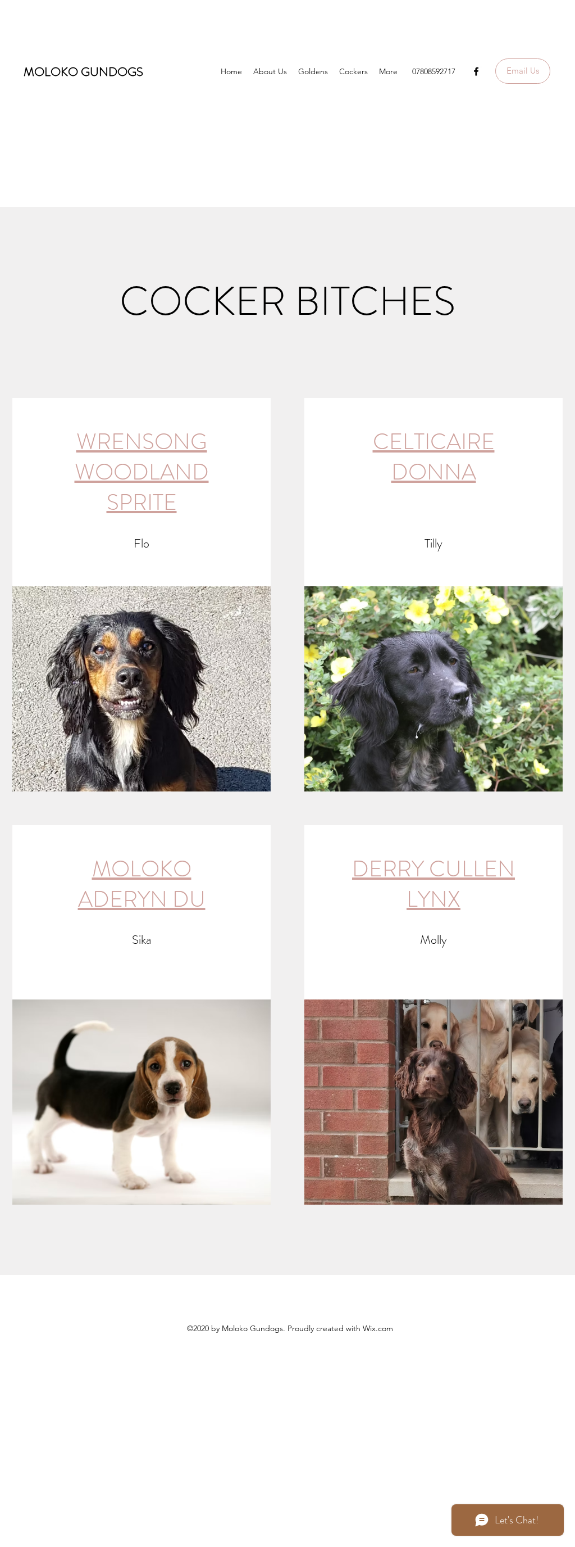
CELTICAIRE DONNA (434, 457)
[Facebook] (476, 71)
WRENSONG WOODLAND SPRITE (142, 472)
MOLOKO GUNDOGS (83, 71)
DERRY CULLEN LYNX (433, 884)
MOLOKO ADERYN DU (142, 884)
